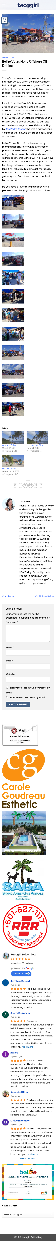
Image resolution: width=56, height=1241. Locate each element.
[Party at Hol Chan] (37, 437)
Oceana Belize (9, 445)
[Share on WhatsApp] (15, 485)
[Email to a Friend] (30, 485)
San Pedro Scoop (15, 129)
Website (10, 674)
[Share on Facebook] (20, 485)
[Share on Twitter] (25, 485)
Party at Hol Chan (35, 445)
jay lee (14, 1052)
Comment (12, 622)
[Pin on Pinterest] (35, 485)
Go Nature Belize (44, 596)
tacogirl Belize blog (23, 954)
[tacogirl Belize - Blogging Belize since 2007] (28, 5)
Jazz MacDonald (20, 981)
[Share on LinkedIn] (41, 485)
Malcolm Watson (20, 1120)
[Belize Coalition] (13, 461)
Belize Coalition (9, 468)
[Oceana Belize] (13, 437)
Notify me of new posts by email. (27, 697)
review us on (20, 973)
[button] (4, 5)
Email (9, 660)
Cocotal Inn (8, 596)
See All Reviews (28, 1158)
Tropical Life (8, 58)
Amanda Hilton (19, 1092)
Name (9, 647)
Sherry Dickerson (20, 1013)
